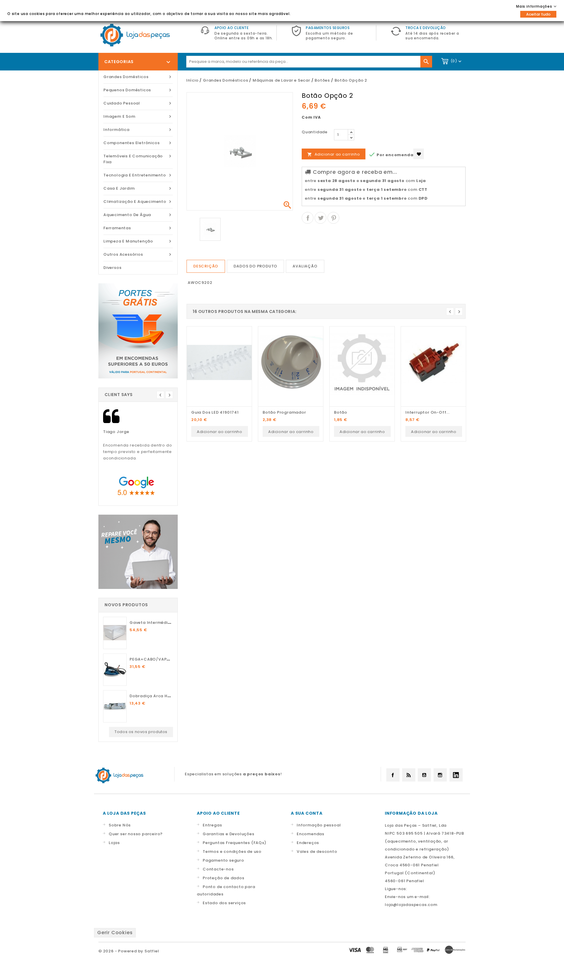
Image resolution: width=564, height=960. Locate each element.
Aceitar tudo (538, 14)
